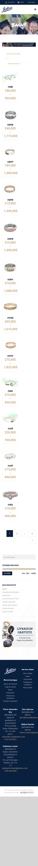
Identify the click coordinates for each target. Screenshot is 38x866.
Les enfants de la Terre (10, 599)
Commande (28, 679)
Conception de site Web (11, 792)
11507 (10, 161)
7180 (10, 391)
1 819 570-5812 (10, 739)
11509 (10, 124)
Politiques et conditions (27, 683)
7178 (10, 428)
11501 (10, 279)
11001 (10, 355)
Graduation (6, 595)
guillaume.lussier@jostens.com (15, 768)
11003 (10, 317)
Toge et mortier (7, 612)
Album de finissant (10, 684)
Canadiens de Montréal (10, 592)
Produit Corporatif (8, 602)
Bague (4, 589)
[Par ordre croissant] (7, 59)
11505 (10, 199)
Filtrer (7, 573)
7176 (10, 465)
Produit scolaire (7, 608)
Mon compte (11, 2)
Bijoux (10, 690)
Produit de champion (9, 605)
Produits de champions (10, 697)
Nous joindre (31, 2)
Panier (22, 2)
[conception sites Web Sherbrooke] (27, 792)
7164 (10, 504)
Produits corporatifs (10, 701)
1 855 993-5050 (10, 771)
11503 (10, 238)
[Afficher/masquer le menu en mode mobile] (35, 9)
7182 (10, 86)
